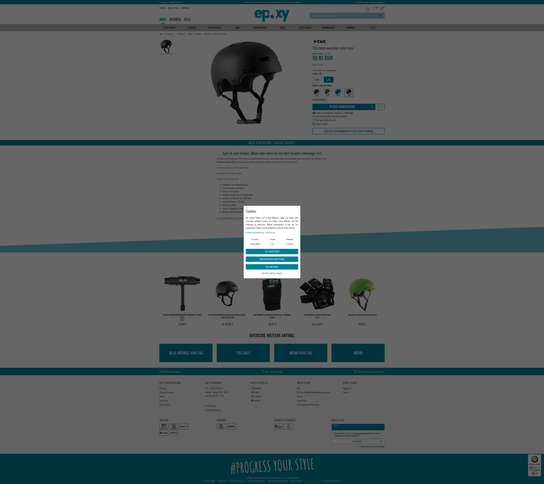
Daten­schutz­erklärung (255, 232)
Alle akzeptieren (272, 251)
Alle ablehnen (272, 266)
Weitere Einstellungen (272, 273)
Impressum (271, 232)
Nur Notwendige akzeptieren (272, 259)
